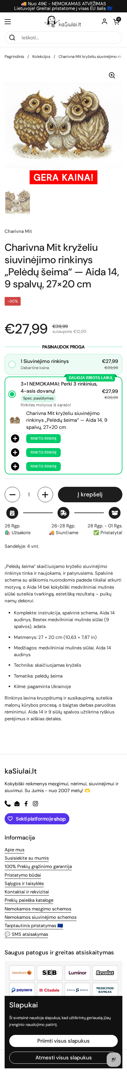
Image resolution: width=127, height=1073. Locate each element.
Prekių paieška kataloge (29, 900)
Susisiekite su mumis (27, 858)
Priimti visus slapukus (63, 1040)
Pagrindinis (14, 56)
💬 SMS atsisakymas (26, 934)
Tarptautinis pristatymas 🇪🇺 (34, 926)
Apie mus (14, 850)
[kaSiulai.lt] (63, 21)
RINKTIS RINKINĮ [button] (43, 438)
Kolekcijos (41, 56)
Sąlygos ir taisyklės (24, 883)
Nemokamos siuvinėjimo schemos (40, 917)
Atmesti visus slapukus (63, 1057)
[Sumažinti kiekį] (12, 494)
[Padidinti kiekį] (45, 494)
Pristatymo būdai (23, 875)
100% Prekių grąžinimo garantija (38, 866)
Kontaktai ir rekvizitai (27, 892)
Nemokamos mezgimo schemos (38, 909)
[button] (116, 21)
